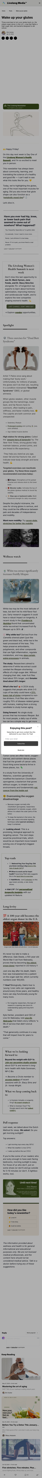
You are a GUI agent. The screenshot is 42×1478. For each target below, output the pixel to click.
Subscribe (21, 744)
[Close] (38, 726)
